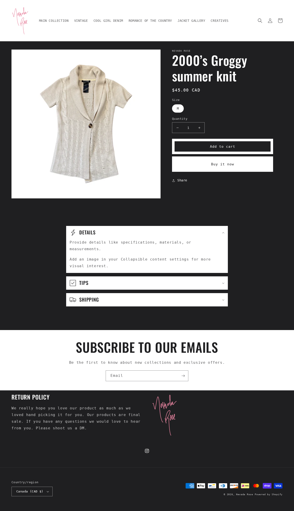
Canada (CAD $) (29, 491)
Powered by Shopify (269, 494)
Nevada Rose (244, 494)
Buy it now (222, 164)
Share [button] (182, 180)
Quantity (179, 118)
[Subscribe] (183, 375)
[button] (260, 21)
